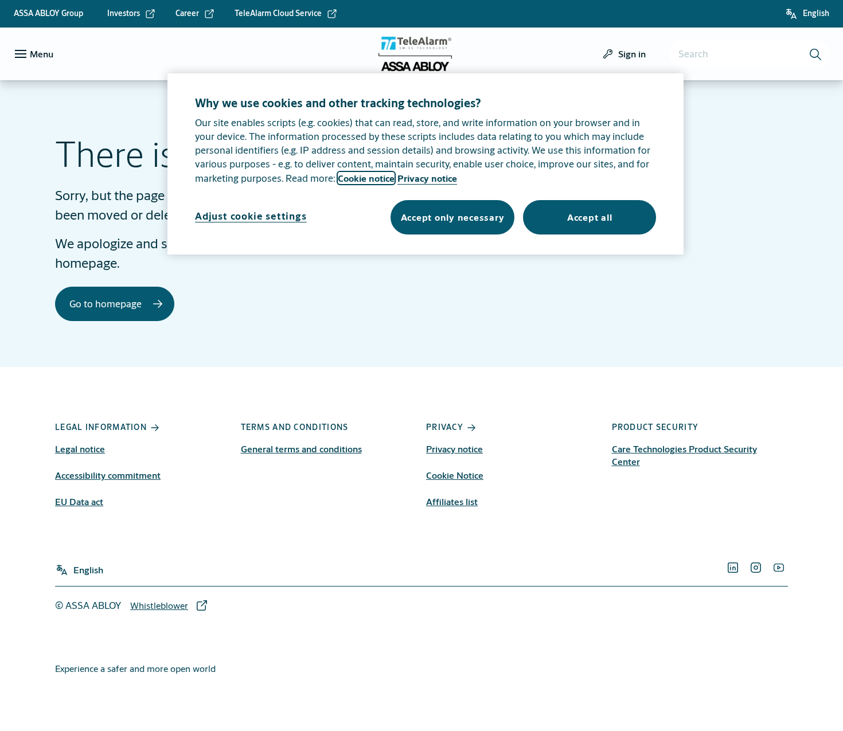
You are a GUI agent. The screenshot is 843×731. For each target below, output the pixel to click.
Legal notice (80, 449)
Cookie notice (366, 178)
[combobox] (749, 54)
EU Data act (79, 501)
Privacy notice (454, 449)
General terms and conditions (301, 449)
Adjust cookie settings (251, 215)
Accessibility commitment (108, 475)
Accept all (589, 217)
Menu (41, 54)
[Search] (816, 54)
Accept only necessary (453, 217)
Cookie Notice (454, 475)
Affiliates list (452, 501)
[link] (131, 13)
